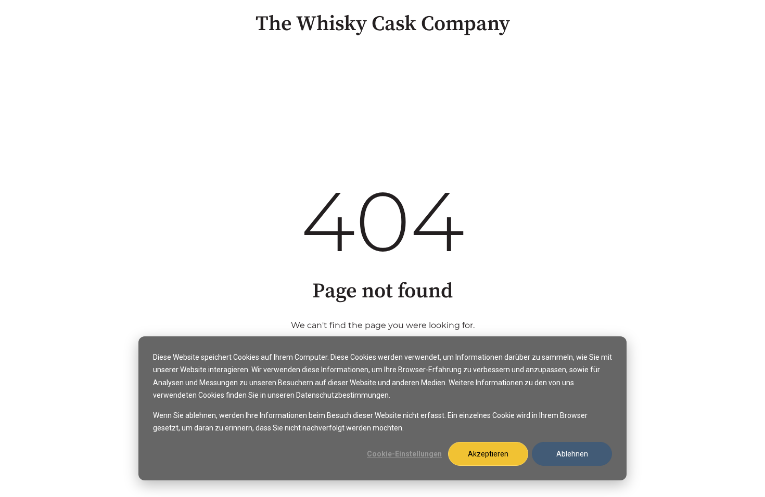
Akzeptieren (488, 454)
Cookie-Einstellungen (404, 454)
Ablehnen (572, 454)
